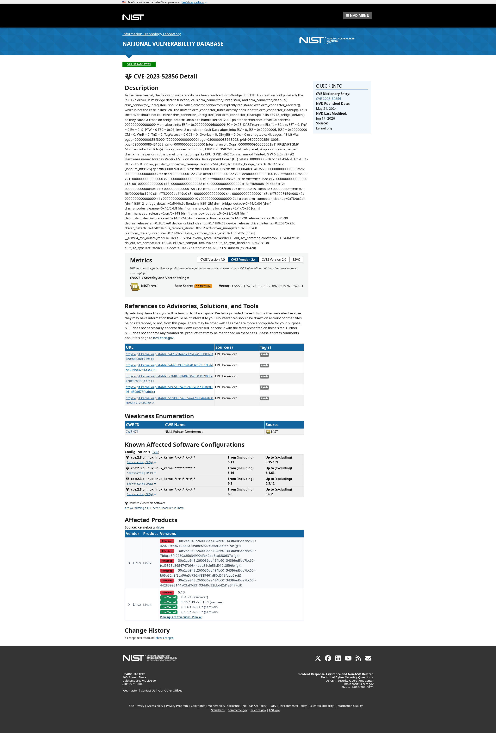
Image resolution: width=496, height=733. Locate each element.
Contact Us (148, 690)
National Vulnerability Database (172, 43)
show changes (164, 638)
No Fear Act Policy (254, 706)
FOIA (273, 706)
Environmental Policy (293, 706)
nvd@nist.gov (163, 337)
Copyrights (198, 706)
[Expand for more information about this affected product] (129, 563)
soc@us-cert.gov (363, 684)
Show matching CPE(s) (140, 462)
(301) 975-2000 (133, 684)
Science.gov (258, 710)
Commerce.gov (237, 710)
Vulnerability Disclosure (224, 706)
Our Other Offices (170, 690)
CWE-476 (132, 431)
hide (155, 452)
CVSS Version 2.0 (274, 259)
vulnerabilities (139, 64)
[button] (357, 15)
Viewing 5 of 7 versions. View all (181, 617)
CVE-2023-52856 (328, 98)
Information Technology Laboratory (151, 34)
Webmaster (130, 690)
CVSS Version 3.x (243, 259)
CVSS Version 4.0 (212, 259)
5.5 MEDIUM (203, 286)
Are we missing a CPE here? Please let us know (154, 508)
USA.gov (274, 710)
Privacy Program (177, 706)
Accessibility (155, 706)
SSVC (296, 259)
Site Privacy (136, 706)
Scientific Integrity (321, 706)
